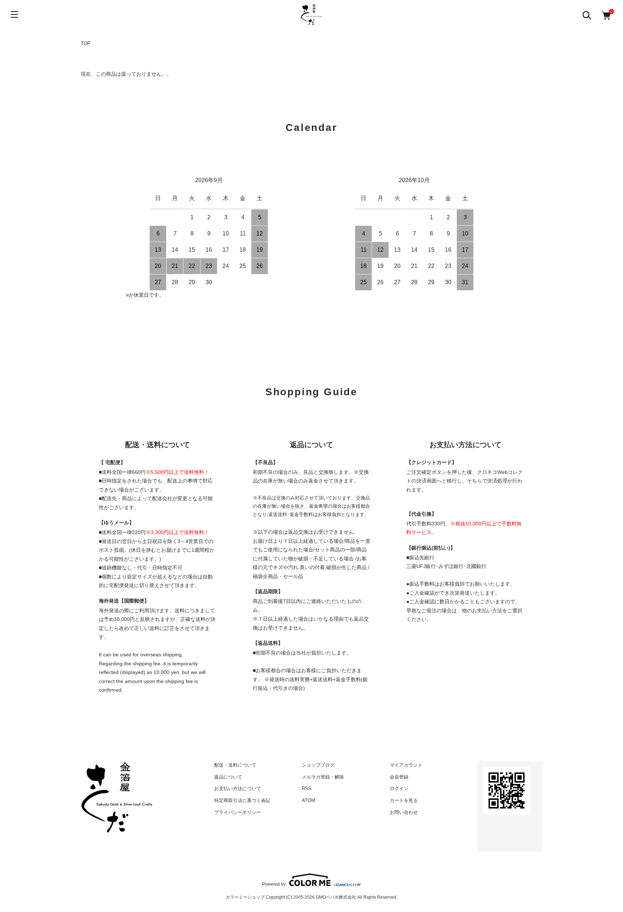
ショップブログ (318, 765)
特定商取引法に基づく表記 (242, 800)
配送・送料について (235, 765)
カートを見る (404, 800)
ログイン (399, 788)
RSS (307, 788)
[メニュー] (14, 14)
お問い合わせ (404, 812)
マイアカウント (406, 765)
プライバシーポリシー (237, 812)
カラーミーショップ (245, 897)
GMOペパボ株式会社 (336, 897)
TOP (85, 43)
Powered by (274, 884)
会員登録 (399, 777)
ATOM (308, 800)
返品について (228, 777)
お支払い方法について (237, 788)
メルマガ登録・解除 (323, 777)
